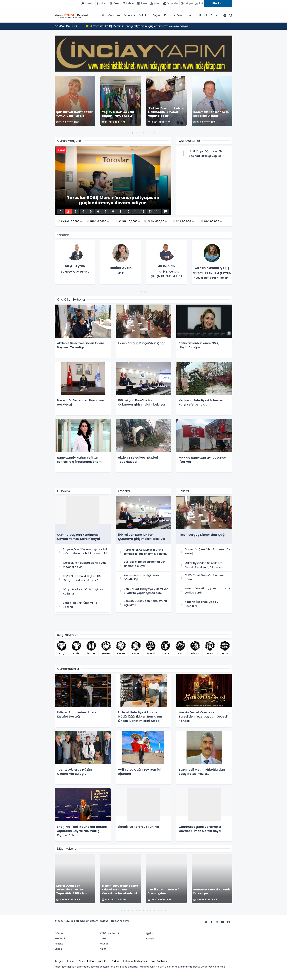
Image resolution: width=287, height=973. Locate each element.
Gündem (114, 15)
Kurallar (102, 961)
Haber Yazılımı (120, 921)
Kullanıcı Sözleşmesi (135, 961)
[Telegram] (228, 922)
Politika (143, 15)
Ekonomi (129, 15)
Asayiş (150, 938)
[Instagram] (217, 922)
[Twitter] (205, 922)
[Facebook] (211, 922)
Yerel (192, 15)
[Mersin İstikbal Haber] (71, 15)
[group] (75, 262)
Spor (214, 15)
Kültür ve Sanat (174, 15)
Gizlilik (115, 961)
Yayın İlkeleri (86, 961)
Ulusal (203, 15)
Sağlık (156, 15)
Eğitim (149, 933)
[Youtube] (222, 922)
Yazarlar (63, 235)
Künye (70, 961)
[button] (128, 132)
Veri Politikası (159, 961)
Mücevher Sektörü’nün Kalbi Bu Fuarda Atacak (121, 26)
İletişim (59, 961)
